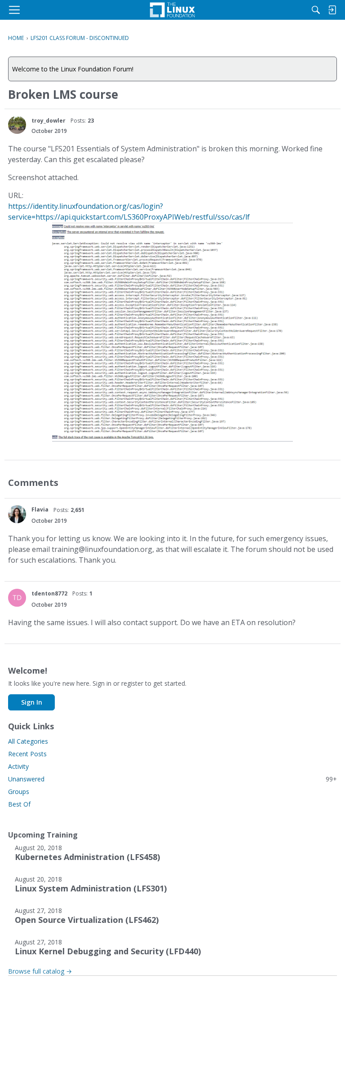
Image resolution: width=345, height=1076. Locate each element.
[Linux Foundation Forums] (172, 10)
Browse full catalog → (40, 971)
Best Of (19, 804)
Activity (18, 766)
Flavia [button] (40, 509)
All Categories (28, 741)
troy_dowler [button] (48, 120)
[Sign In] (332, 10)
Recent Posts (27, 754)
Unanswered (172, 779)
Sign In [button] (31, 702)
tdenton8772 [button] (49, 593)
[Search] (316, 10)
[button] (17, 125)
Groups (18, 791)
